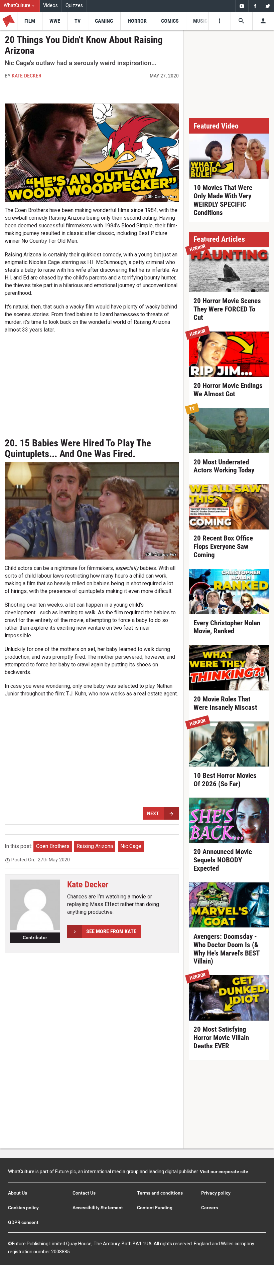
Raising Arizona (95, 846)
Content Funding (154, 1207)
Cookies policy (23, 1207)
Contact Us (84, 1193)
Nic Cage (130, 846)
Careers (209, 1207)
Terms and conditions (160, 1193)
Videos (50, 5)
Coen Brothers (53, 846)
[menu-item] (29, 21)
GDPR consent (23, 1222)
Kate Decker (26, 75)
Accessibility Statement (98, 1207)
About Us (17, 1193)
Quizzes (74, 5)
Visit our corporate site (224, 1171)
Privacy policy (216, 1193)
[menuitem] (20, 6)
